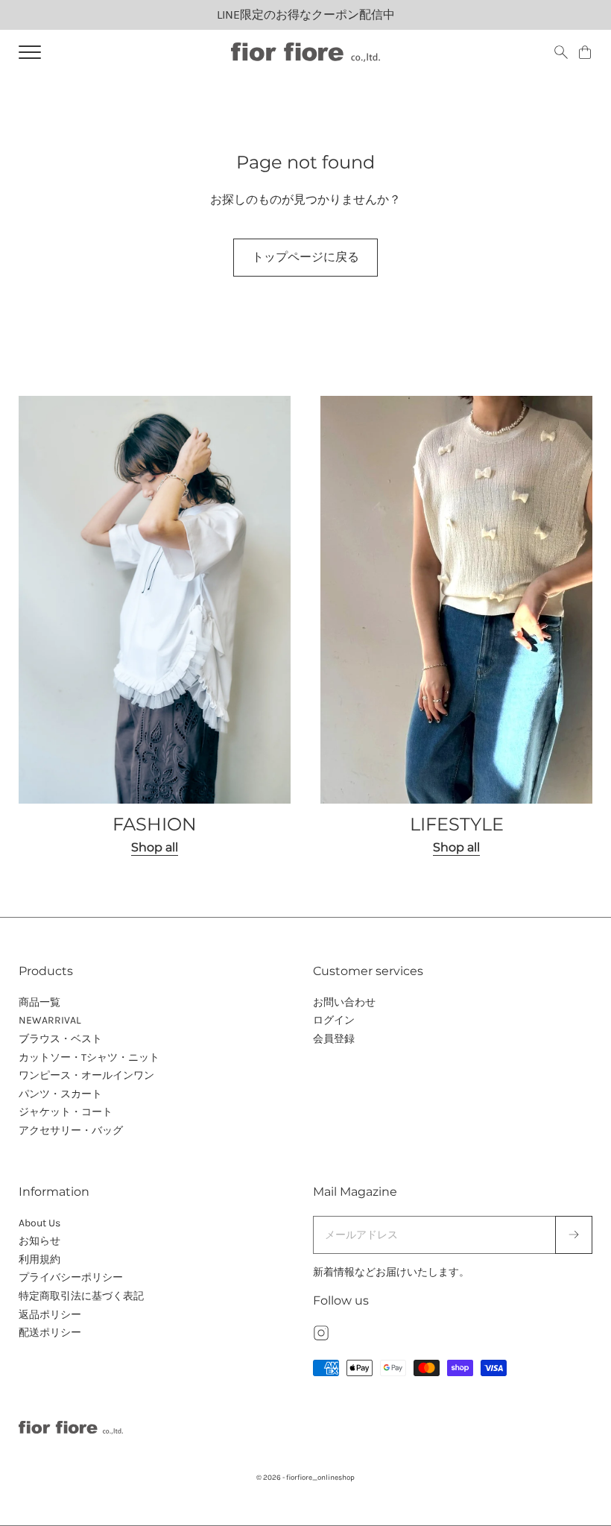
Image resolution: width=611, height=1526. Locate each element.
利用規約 (39, 1259)
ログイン (334, 1020)
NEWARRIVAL (50, 1020)
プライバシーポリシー (71, 1277)
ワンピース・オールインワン (86, 1075)
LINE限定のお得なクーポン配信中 (306, 14)
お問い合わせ (344, 1002)
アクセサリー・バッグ (71, 1130)
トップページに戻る (305, 257)
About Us (39, 1223)
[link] (155, 626)
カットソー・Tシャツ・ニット (89, 1057)
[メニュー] (30, 52)
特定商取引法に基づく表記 (81, 1296)
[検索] (561, 52)
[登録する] (573, 1235)
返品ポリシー (50, 1314)
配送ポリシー (50, 1332)
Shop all (154, 847)
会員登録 (334, 1038)
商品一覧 (39, 1002)
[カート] (584, 52)
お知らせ (39, 1241)
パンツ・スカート (60, 1094)
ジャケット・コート (66, 1112)
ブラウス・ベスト (60, 1038)
